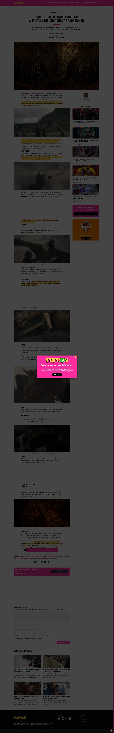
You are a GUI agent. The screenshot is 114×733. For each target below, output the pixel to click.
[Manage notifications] (111, 730)
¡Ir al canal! (57, 375)
